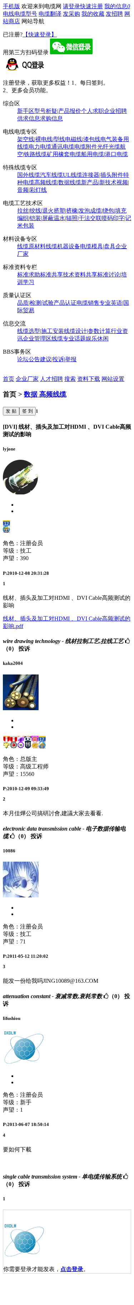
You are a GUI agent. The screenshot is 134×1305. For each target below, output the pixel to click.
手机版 (11, 6)
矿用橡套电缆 (64, 154)
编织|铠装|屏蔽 (35, 218)
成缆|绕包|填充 (108, 211)
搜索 (70, 379)
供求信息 (28, 118)
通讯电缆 (62, 147)
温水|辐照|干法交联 (77, 218)
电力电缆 (40, 147)
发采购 (71, 14)
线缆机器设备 (63, 246)
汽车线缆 (51, 175)
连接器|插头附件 (102, 175)
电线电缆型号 (20, 14)
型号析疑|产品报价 (57, 111)
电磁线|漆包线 (82, 139)
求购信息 (51, 118)
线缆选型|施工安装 (40, 331)
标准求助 (28, 275)
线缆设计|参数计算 (87, 331)
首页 (8, 379)
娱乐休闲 (97, 338)
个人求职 (92, 111)
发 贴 (11, 411)
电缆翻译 (50, 14)
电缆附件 (85, 147)
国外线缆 (28, 175)
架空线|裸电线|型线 (41, 139)
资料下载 (88, 379)
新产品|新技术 (98, 182)
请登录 (71, 6)
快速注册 (91, 6)
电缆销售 (87, 303)
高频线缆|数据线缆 (57, 182)
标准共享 (51, 275)
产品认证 (65, 303)
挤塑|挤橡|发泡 (72, 211)
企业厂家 (27, 379)
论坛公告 (28, 359)
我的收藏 (92, 14)
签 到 (27, 411)
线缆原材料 (31, 246)
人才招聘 (51, 379)
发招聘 (114, 14)
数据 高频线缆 (45, 394)
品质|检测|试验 (35, 303)
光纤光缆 (108, 147)
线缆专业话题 (68, 338)
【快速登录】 (40, 34)
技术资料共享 (80, 275)
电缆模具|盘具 (97, 246)
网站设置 (112, 379)
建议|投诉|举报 (58, 359)
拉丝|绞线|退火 (35, 211)
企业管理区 (37, 338)
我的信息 (117, 6)
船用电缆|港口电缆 (104, 154)
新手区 (25, 111)
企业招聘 (115, 111)
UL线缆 (72, 175)
